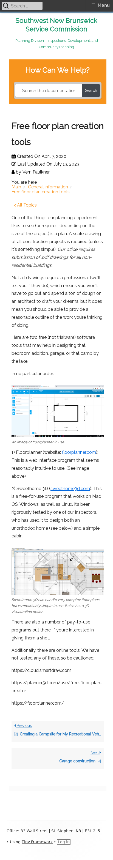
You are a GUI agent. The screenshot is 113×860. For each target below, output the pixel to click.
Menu (104, 5)
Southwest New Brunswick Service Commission (56, 25)
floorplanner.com (79, 452)
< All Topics (25, 205)
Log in (64, 842)
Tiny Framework (37, 842)
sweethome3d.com (70, 488)
